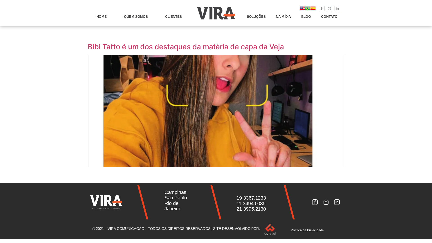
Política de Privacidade (307, 230)
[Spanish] (313, 10)
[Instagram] (329, 8)
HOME (102, 16)
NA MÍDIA (283, 16)
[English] (302, 10)
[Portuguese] (307, 10)
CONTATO (329, 16)
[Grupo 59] (337, 202)
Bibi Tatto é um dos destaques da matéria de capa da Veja (186, 46)
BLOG (306, 16)
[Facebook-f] (321, 8)
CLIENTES (173, 16)
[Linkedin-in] (337, 8)
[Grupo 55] (314, 202)
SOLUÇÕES (256, 16)
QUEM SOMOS (136, 16)
